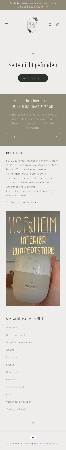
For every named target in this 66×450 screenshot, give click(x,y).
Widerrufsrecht (15, 386)
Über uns (11, 327)
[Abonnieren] (56, 137)
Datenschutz (13, 372)
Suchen (10, 364)
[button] (6, 25)
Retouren (11, 379)
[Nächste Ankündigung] (60, 5)
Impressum (12, 357)
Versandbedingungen (19, 401)
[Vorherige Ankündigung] (6, 5)
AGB (8, 394)
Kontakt (11, 349)
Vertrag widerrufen (17, 409)
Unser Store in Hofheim (19, 342)
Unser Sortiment (15, 335)
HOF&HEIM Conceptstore (27, 443)
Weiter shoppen (33, 78)
